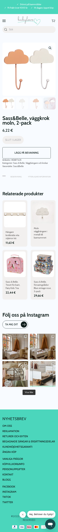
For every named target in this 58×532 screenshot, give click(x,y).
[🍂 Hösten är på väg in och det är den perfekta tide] (15, 374)
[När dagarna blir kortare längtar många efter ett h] (15, 347)
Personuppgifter (13, 469)
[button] (4, 21)
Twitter (7, 502)
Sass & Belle (19, 163)
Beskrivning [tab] (16, 177)
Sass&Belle (18, 166)
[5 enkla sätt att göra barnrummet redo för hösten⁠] (43, 374)
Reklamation (10, 431)
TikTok (6, 496)
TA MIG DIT (11, 324)
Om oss (7, 425)
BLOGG (6, 479)
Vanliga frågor (12, 458)
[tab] (4, 175)
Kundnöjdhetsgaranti (17, 446)
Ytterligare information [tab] (39, 177)
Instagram (9, 491)
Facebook (8, 486)
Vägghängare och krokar (37, 163)
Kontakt (7, 474)
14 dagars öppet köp (44, 8)
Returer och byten (15, 436)
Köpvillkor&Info (13, 464)
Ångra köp (9, 451)
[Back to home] (29, 20)
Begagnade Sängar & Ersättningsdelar (28, 441)
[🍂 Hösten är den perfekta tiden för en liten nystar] (43, 347)
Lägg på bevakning (27, 152)
